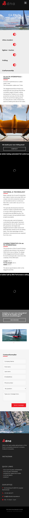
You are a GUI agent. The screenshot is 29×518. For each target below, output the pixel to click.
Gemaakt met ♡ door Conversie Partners (14, 511)
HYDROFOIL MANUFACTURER (12, 473)
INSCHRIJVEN (14, 320)
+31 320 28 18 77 (8, 493)
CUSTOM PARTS (7, 475)
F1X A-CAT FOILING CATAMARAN (12, 469)
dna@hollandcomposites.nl (11, 496)
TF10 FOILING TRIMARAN (10, 471)
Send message (19, 405)
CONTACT (14, 149)
